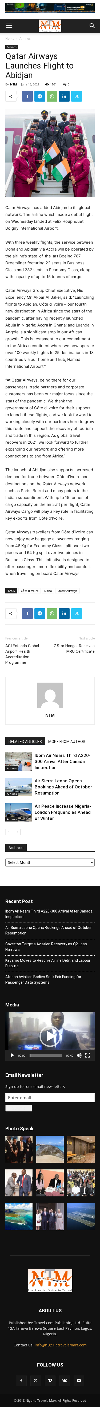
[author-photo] (50, 708)
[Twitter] (76, 96)
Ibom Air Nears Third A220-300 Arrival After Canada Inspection (62, 761)
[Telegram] (39, 96)
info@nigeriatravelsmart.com (61, 1344)
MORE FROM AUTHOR (66, 741)
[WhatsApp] (52, 96)
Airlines (25, 38)
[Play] (12, 1055)
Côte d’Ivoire (29, 591)
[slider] (46, 1055)
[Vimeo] (50, 1381)
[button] (9, 26)
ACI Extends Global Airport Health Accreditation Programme (22, 654)
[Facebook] (27, 96)
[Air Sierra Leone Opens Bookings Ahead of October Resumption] (18, 787)
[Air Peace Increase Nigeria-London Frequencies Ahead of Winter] (18, 812)
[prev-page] (8, 832)
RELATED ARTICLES (25, 741)
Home (9, 38)
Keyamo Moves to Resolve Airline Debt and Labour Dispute (47, 963)
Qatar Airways (67, 591)
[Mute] (79, 1055)
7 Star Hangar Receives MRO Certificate (74, 648)
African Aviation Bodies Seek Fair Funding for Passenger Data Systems (43, 979)
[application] (50, 1036)
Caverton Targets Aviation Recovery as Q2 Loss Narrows (46, 947)
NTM (13, 84)
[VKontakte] (64, 1381)
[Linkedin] (64, 96)
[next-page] (17, 832)
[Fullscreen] (87, 1055)
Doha (48, 591)
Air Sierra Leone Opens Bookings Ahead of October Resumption (63, 787)
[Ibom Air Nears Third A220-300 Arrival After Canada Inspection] (18, 761)
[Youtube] (79, 1381)
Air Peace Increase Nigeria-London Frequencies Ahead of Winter (63, 812)
